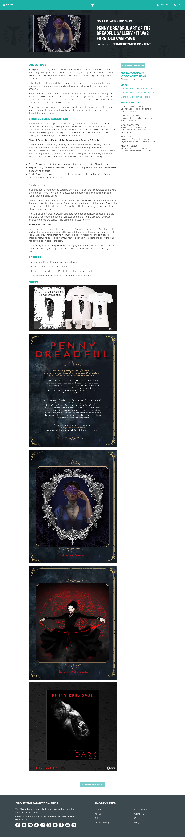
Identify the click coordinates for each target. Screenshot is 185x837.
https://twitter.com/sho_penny (137, 97)
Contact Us (140, 813)
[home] (92, 5)
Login (179, 4)
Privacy (105, 822)
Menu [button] (9, 4)
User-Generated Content (130, 44)
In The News (140, 809)
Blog (136, 822)
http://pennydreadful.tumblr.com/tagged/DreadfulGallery (149, 88)
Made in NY (21, 819)
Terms (98, 822)
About (98, 813)
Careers (138, 818)
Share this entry (134, 65)
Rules (97, 818)
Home (98, 809)
